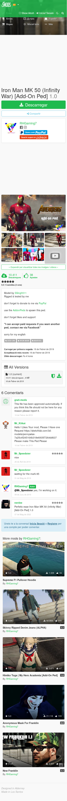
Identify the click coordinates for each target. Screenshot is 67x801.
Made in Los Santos (12, 791)
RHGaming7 (28, 123)
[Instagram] (25, 127)
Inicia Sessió (37, 523)
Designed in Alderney (13, 788)
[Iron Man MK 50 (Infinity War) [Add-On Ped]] (33, 213)
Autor (32, 486)
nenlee (18, 502)
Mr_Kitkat (20, 423)
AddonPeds (19, 310)
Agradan (34, 277)
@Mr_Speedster (23, 490)
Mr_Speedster (22, 453)
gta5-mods (20, 400)
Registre (52, 523)
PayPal (42, 303)
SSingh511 (21, 293)
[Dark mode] (57, 13)
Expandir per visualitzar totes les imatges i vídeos (33, 267)
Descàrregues (15, 277)
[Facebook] (21, 127)
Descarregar (35, 105)
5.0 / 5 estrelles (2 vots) (11, 285)
